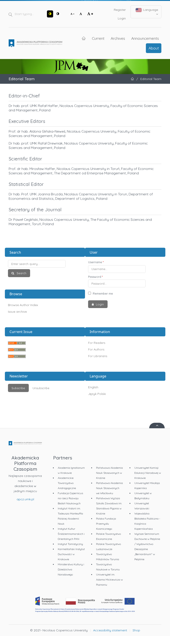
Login (122, 18)
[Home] (35, 43)
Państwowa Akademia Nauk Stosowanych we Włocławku (109, 488)
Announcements (145, 38)
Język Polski (97, 394)
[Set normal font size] (81, 13)
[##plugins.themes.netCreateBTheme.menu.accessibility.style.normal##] (58, 13)
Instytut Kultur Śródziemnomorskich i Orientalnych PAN (71, 534)
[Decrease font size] (72, 13)
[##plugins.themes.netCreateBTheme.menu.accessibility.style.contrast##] (50, 13)
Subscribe (18, 388)
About (154, 48)
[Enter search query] (45, 264)
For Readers (96, 343)
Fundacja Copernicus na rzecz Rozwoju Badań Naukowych (70, 498)
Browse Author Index (23, 305)
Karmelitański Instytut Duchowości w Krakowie (71, 554)
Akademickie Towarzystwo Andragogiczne (67, 483)
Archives (118, 38)
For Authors (96, 349)
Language (150, 10)
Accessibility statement (110, 630)
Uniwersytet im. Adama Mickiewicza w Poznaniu (109, 579)
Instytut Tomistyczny (70, 544)
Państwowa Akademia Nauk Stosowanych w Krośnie (109, 473)
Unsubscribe (41, 388)
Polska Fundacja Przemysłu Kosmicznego (106, 523)
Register (120, 10)
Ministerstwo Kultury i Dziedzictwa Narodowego (71, 569)
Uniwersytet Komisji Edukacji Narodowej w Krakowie (147, 473)
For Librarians (97, 356)
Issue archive (17, 312)
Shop (136, 630)
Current (98, 38)
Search (21, 273)
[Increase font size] (90, 13)
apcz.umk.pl (25, 499)
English (93, 387)
